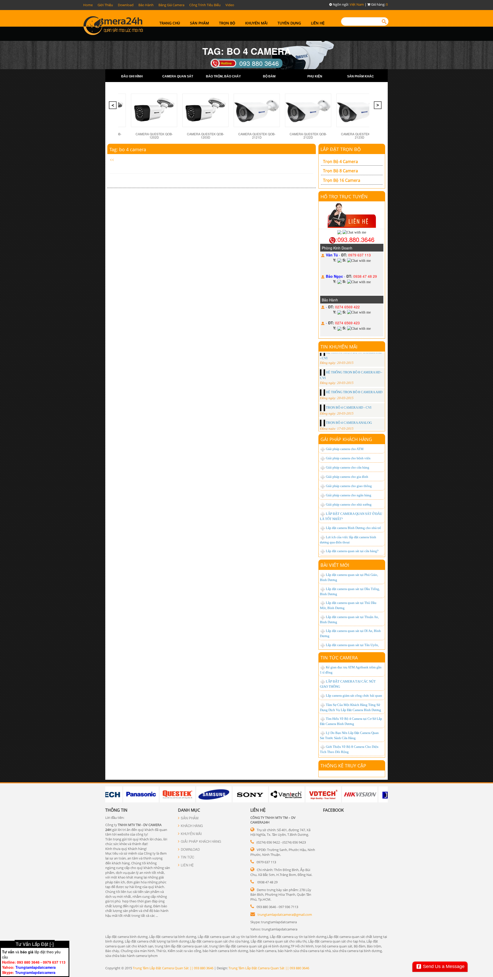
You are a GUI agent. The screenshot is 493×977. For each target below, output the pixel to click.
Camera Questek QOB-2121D (154, 135)
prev (113, 106)
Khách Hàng (192, 825)
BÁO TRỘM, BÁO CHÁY (223, 76)
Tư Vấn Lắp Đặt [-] (35, 943)
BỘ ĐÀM (269, 76)
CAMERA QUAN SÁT (177, 76)
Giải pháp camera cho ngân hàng (348, 495)
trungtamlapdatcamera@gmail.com (285, 914)
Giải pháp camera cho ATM (345, 449)
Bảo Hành (146, 5)
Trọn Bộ (227, 23)
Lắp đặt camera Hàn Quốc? (344, 639)
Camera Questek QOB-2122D (205, 135)
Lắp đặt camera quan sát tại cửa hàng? (352, 551)
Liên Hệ (318, 23)
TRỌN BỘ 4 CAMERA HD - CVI (348, 373)
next (378, 106)
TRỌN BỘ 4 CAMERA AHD (345, 404)
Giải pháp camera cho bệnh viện (348, 458)
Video (229, 5)
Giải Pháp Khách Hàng (201, 841)
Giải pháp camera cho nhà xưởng (349, 504)
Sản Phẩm (199, 23)
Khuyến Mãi (256, 23)
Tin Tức (187, 857)
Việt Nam (357, 4)
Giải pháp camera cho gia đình (347, 477)
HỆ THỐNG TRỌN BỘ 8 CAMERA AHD (353, 358)
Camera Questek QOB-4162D (359, 130)
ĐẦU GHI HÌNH (132, 76)
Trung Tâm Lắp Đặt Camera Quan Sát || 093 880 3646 (173, 968)
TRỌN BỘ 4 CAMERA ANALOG (348, 389)
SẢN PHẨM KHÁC (360, 76)
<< (112, 159)
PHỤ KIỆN (314, 76)
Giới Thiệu (105, 5)
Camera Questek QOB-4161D (308, 130)
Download (126, 5)
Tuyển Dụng (289, 23)
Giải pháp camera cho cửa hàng (347, 467)
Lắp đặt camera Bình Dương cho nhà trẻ (353, 528)
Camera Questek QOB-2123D (257, 135)
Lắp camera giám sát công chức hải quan (354, 695)
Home (88, 5)
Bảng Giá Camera (171, 5)
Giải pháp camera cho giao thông (349, 486)
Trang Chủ (169, 23)
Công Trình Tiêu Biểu (205, 5)
